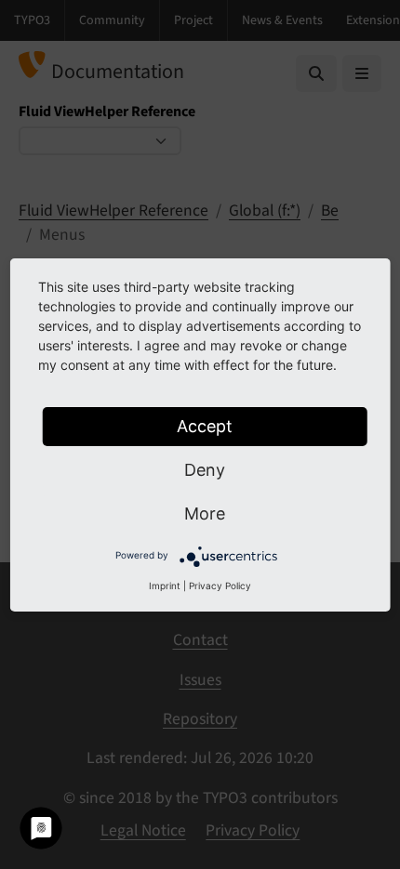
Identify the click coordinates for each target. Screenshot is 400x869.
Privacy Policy (220, 585)
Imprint (164, 585)
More (204, 513)
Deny (204, 470)
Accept (205, 426)
